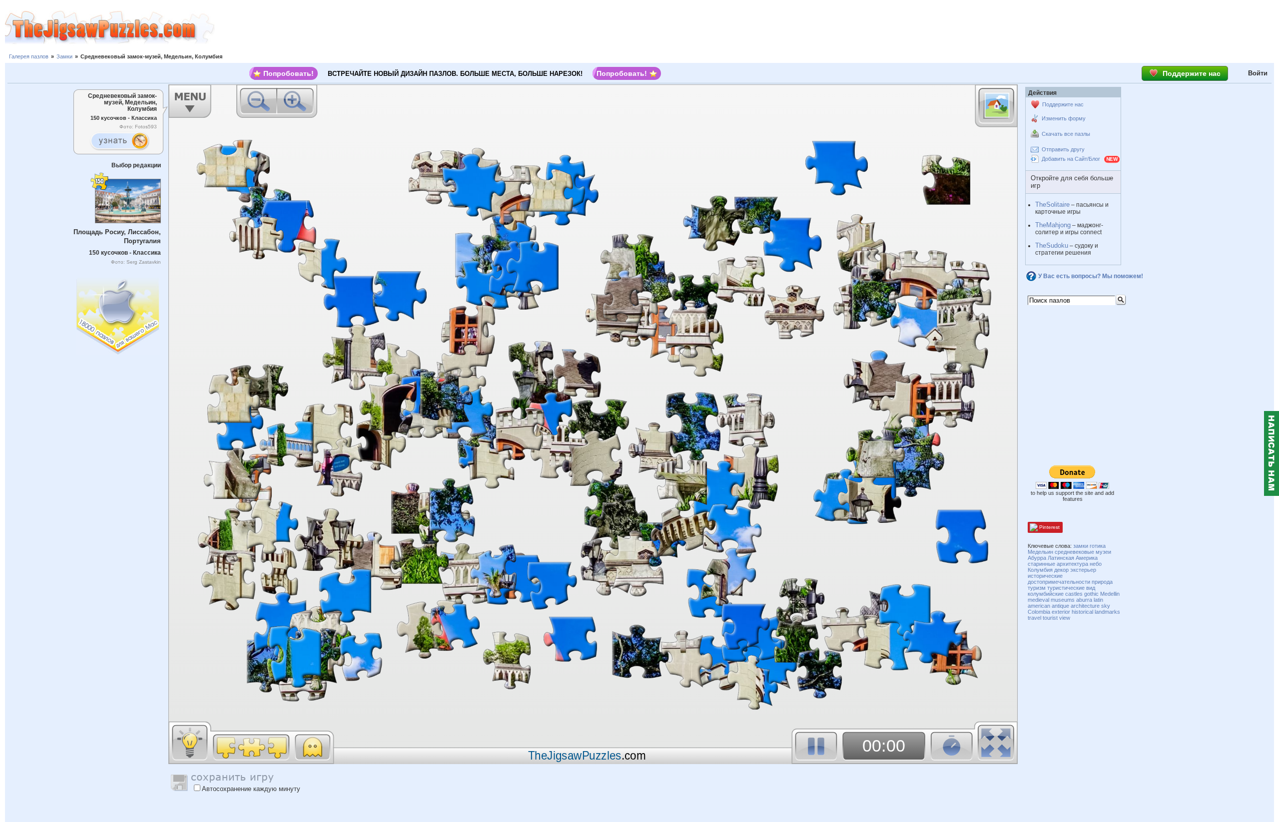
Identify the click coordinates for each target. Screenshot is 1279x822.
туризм (1037, 588)
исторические (1045, 576)
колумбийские (1046, 594)
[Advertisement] (747, 27)
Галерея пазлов (28, 56)
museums (1063, 600)
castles (1074, 594)
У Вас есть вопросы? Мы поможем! (1090, 276)
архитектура (1072, 564)
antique (1060, 606)
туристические (1066, 588)
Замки (64, 56)
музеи (1103, 552)
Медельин (1040, 552)
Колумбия (1040, 570)
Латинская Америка (1073, 558)
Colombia (1039, 612)
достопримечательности (1059, 582)
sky (1105, 606)
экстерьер (1083, 570)
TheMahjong (1053, 225)
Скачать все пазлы (1066, 134)
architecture (1085, 606)
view (1064, 618)
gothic (1091, 594)
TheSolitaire (1052, 204)
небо (1096, 564)
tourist (1050, 618)
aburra (1084, 600)
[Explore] (119, 141)
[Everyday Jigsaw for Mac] (118, 314)
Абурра (1037, 558)
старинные (1041, 564)
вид (1090, 588)
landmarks (1107, 612)
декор (1061, 570)
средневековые (1074, 552)
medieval (1038, 600)
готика (1098, 546)
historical (1082, 612)
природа (1102, 582)
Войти (1258, 73)
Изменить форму (1064, 118)
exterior (1061, 612)
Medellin (1110, 594)
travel (1034, 618)
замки (1080, 546)
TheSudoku (1051, 245)
